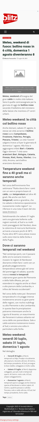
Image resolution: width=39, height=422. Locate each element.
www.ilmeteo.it (10, 212)
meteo (10, 397)
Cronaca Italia (7, 38)
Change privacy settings (9, 420)
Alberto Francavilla (10, 58)
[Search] (34, 32)
